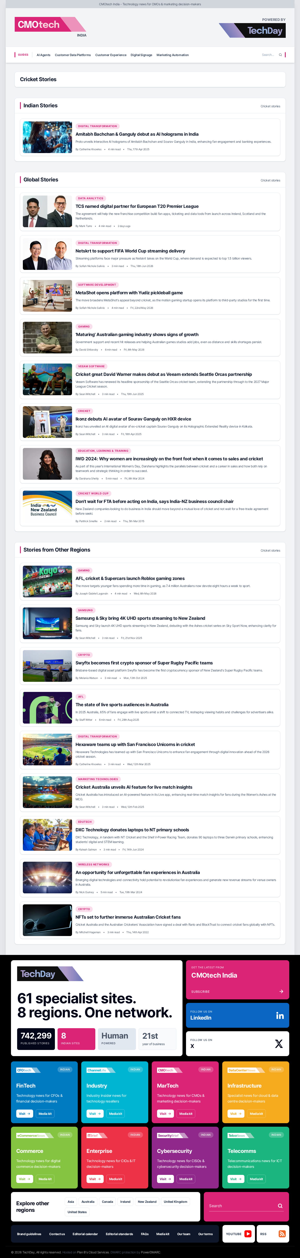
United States (77, 1212)
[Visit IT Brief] (105, 1135)
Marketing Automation (173, 55)
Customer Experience (110, 55)
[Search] (280, 54)
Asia (71, 1201)
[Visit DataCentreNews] (246, 1070)
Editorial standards (119, 1234)
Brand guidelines (29, 1234)
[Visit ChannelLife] (105, 1070)
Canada (107, 1201)
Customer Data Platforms (73, 55)
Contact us (57, 1234)
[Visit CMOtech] (176, 1070)
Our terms (205, 1234)
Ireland (125, 1201)
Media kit (45, 1113)
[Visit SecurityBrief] (176, 1135)
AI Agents (44, 55)
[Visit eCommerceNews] (35, 1135)
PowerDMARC (150, 1252)
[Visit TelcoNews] (246, 1135)
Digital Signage (141, 55)
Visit (22, 1113)
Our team (183, 1234)
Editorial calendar (85, 1234)
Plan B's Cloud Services (93, 1252)
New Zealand (147, 1201)
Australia (87, 1201)
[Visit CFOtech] (35, 1070)
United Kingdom (175, 1201)
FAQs (145, 1234)
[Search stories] (280, 1205)
